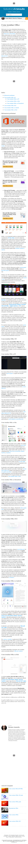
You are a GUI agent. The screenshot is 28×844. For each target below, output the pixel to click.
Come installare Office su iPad (10, 110)
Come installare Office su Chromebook (15, 103)
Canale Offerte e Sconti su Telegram (13, 18)
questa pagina (23, 267)
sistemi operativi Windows (15, 304)
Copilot (3, 146)
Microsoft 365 (4, 56)
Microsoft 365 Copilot (21, 681)
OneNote (3, 452)
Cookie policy (11, 837)
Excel (8, 33)
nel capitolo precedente (6, 471)
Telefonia (14, 11)
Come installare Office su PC (13, 99)
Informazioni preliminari (9, 95)
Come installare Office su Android (11, 107)
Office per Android (18, 651)
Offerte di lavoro (18, 836)
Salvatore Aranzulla (5, 26)
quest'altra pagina (5, 270)
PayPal (25, 277)
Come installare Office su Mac (13, 101)
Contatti (9, 836)
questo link (23, 445)
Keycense (3, 300)
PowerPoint (12, 33)
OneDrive (8, 452)
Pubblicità (13, 836)
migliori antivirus (14, 306)
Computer (10, 11)
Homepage (6, 835)
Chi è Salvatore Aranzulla (13, 835)
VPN (20, 306)
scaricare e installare (7, 639)
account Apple (22, 461)
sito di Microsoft (20, 549)
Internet (18, 11)
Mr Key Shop (11, 238)
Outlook (22, 451)
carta (3, 279)
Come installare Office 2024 (10, 105)
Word (5, 33)
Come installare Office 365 (10, 97)
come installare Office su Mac (14, 476)
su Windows (11, 577)
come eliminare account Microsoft (16, 419)
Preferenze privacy (18, 837)
